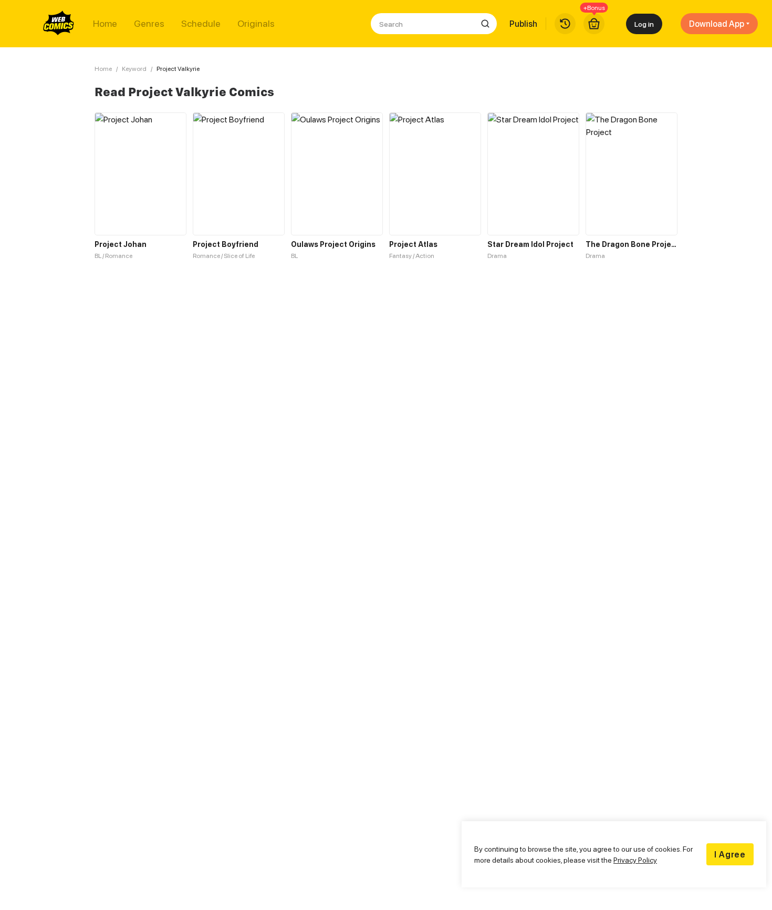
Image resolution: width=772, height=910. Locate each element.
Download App (716, 23)
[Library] (565, 23)
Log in (644, 23)
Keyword (134, 69)
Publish (523, 23)
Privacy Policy (635, 859)
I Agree (730, 854)
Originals (256, 23)
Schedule (201, 23)
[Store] (593, 23)
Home (105, 23)
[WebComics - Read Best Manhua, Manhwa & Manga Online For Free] (58, 23)
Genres (149, 23)
